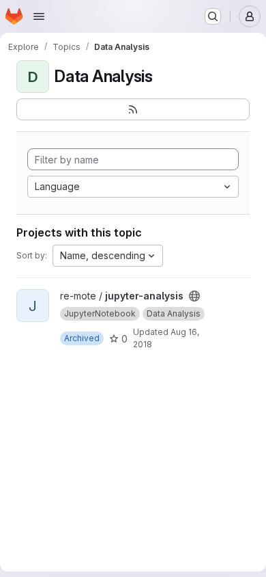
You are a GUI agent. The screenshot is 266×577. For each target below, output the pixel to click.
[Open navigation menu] (39, 16)
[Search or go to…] (213, 16)
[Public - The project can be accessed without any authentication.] (194, 296)
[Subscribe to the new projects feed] (133, 109)
